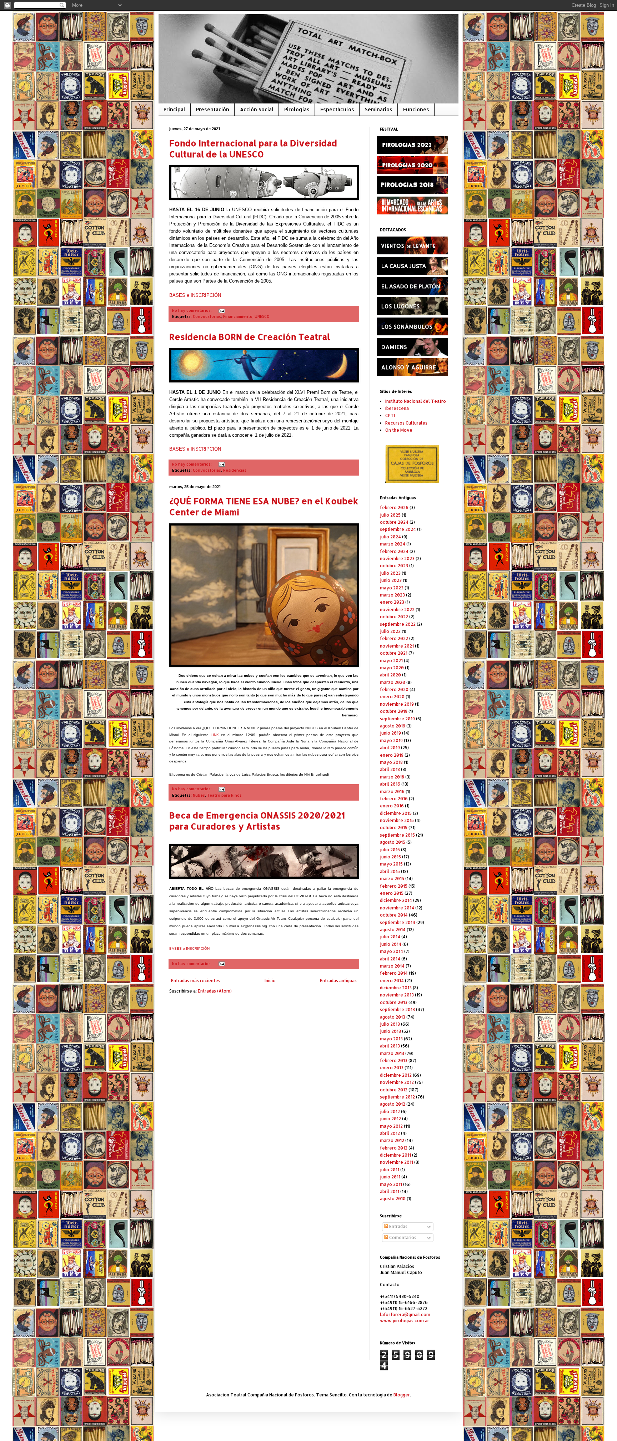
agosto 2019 (392, 726)
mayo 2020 (392, 667)
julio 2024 (390, 536)
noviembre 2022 (397, 609)
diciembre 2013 (396, 987)
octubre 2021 (393, 653)
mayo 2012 (391, 1126)
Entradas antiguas (338, 980)
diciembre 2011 (395, 1155)
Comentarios (402, 1237)
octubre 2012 (393, 1089)
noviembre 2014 (397, 907)
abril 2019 (390, 747)
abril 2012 (390, 1133)
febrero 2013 (393, 1060)
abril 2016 (390, 784)
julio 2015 (390, 849)
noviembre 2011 (396, 1162)
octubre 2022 (394, 616)
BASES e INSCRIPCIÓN (195, 295)
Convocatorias (207, 316)
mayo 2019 (391, 740)
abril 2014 (390, 958)
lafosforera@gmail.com (405, 1314)
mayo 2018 (391, 762)
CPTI (390, 415)
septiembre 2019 (397, 718)
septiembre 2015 (397, 835)
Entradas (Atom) (215, 991)
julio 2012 (390, 1111)
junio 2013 (390, 1031)
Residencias (234, 470)
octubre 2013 (393, 1002)
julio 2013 (390, 1024)
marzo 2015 (392, 878)
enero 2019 (391, 755)
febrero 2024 (394, 551)
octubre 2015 (393, 827)
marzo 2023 (392, 595)
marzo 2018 (392, 777)
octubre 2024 (394, 522)
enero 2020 (392, 696)
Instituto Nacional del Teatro (415, 401)
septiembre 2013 (397, 1009)
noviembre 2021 (397, 646)
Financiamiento (237, 316)
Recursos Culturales (406, 423)
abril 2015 (390, 871)
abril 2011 (389, 1191)
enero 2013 (391, 1067)
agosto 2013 (392, 1017)
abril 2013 (390, 1046)
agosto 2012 (392, 1104)
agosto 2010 (393, 1198)
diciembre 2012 (396, 1075)
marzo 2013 (392, 1053)
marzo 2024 (392, 544)
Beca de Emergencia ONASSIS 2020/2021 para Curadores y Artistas (257, 821)
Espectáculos (337, 109)
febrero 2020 (394, 689)
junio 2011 (390, 1176)
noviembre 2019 (397, 704)
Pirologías (297, 109)
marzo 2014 (392, 966)
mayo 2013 (391, 1038)
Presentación (212, 109)
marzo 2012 (392, 1140)
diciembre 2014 (396, 900)
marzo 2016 (392, 791)
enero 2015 (391, 893)
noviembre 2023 (397, 558)
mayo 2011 (391, 1184)
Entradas (397, 1226)
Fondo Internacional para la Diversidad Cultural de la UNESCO (253, 148)
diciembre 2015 (396, 813)
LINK (215, 735)
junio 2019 (390, 733)
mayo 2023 (391, 587)
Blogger (401, 1394)
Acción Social (257, 109)
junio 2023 (391, 580)
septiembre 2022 (398, 624)
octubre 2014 (394, 915)
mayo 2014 (391, 951)
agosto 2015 (392, 842)
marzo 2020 (392, 682)
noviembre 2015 (397, 820)
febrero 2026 (394, 507)
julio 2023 (390, 573)
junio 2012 (390, 1118)
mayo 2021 (391, 660)
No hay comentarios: (192, 310)
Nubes (199, 795)
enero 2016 (392, 805)
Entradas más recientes (195, 980)
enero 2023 (392, 602)
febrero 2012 (393, 1148)
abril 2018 (390, 769)
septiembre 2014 (397, 922)
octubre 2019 (393, 711)
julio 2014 (390, 936)
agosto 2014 (393, 929)
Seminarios (378, 109)
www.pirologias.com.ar (404, 1320)
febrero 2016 (394, 798)
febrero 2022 (394, 638)
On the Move (398, 430)
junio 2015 (390, 856)
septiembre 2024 (398, 529)
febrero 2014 (394, 973)
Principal (174, 109)
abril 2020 (390, 675)
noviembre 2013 (397, 995)
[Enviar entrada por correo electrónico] (221, 310)
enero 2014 (392, 980)
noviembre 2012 (397, 1082)
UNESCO (262, 316)
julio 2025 (390, 515)
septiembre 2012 (397, 1097)
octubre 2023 (394, 565)
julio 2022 (390, 631)
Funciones (416, 109)
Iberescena (397, 408)
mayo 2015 (391, 864)
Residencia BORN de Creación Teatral (249, 336)
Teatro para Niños (224, 795)
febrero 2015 (393, 886)
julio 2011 (389, 1169)
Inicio (270, 980)
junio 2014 (390, 944)
